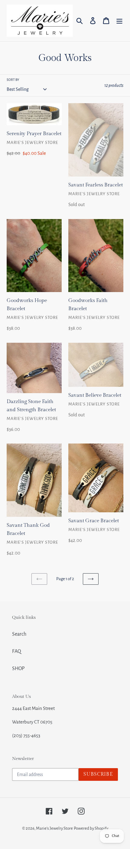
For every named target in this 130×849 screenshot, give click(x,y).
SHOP (18, 668)
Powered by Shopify (91, 828)
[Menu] (119, 21)
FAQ (16, 651)
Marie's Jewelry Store (54, 828)
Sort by (13, 79)
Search (19, 634)
